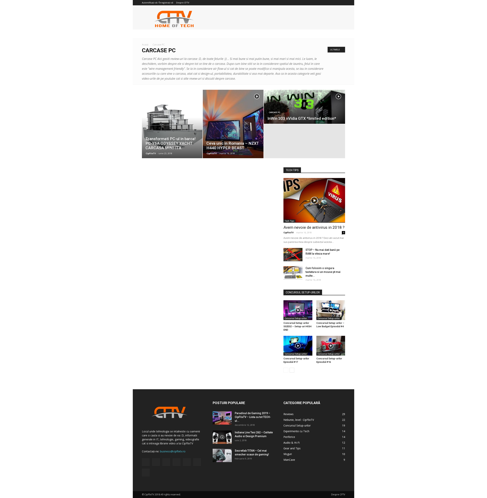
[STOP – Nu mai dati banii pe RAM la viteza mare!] (292, 254)
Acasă (145, 44)
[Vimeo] (336, 2)
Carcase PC (274, 112)
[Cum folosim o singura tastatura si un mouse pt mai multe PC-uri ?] (292, 273)
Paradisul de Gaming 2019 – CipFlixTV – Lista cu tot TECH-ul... (253, 417)
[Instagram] (311, 2)
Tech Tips (289, 221)
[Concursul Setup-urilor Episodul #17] (297, 346)
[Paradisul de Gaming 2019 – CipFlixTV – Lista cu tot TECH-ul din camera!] (222, 418)
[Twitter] (330, 2)
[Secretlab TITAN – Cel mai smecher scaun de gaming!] (222, 455)
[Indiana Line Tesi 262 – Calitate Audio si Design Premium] (222, 437)
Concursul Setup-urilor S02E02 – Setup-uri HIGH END (297, 326)
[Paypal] (317, 2)
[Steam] (323, 2)
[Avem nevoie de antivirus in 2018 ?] (314, 200)
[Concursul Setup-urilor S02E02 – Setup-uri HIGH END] (297, 310)
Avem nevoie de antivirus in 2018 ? (314, 227)
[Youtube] (342, 2)
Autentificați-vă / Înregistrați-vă (157, 2)
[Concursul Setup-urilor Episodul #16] (330, 346)
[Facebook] (304, 2)
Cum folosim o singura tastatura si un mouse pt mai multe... (323, 272)
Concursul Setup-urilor (296, 318)
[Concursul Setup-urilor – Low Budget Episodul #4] (330, 310)
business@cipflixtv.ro (172, 451)
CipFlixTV (151, 153)
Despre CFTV (182, 2)
